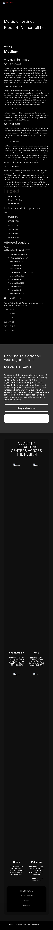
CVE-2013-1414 (9, 309)
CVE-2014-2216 (9, 322)
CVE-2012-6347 (9, 326)
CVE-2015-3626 (9, 330)
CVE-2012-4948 (9, 314)
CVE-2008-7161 (9, 318)
